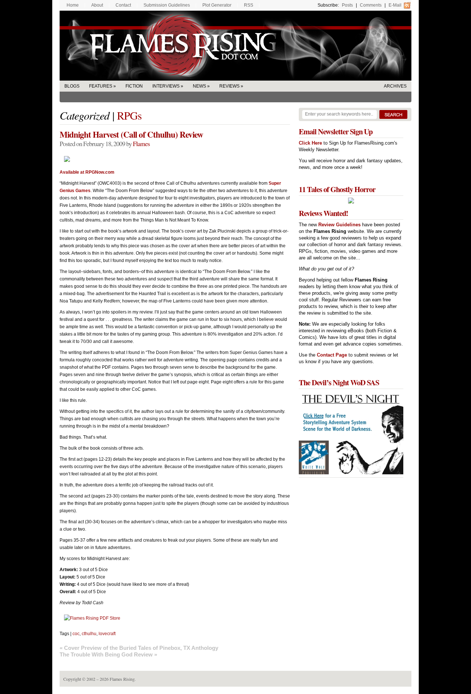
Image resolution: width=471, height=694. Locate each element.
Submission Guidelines (167, 5)
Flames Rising (235, 46)
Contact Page (332, 355)
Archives (395, 86)
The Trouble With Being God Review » (108, 654)
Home (73, 5)
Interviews (166, 86)
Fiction (134, 86)
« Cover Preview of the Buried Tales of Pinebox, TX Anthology (139, 648)
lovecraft (107, 633)
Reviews (229, 86)
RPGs (129, 115)
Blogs (71, 86)
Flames (141, 143)
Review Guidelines (339, 224)
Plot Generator (216, 5)
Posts (347, 5)
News (199, 86)
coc (75, 633)
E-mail (395, 5)
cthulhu (89, 633)
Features (100, 86)
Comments (371, 5)
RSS (248, 5)
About (97, 5)
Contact (123, 5)
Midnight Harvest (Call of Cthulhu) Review (131, 134)
